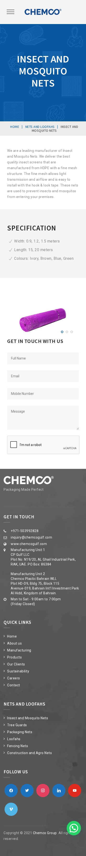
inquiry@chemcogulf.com (31, 537)
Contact (13, 685)
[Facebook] (11, 790)
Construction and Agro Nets (29, 753)
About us (14, 643)
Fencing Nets (17, 746)
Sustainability (18, 671)
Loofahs (14, 739)
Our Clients (16, 664)
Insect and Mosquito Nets (27, 718)
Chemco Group (45, 833)
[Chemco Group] (43, 12)
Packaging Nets (19, 732)
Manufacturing (19, 650)
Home (12, 636)
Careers (13, 678)
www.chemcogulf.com (29, 544)
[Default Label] (42, 790)
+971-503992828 (24, 531)
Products (14, 657)
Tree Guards (17, 725)
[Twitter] (27, 790)
